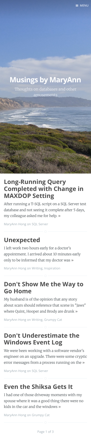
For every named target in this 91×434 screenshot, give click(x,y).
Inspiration (52, 268)
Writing (37, 268)
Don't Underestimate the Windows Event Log (41, 339)
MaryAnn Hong (15, 224)
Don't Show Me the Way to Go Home (43, 287)
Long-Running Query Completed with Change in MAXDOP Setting (43, 189)
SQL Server (40, 224)
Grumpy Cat (53, 319)
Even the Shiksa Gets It (38, 387)
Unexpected (22, 240)
